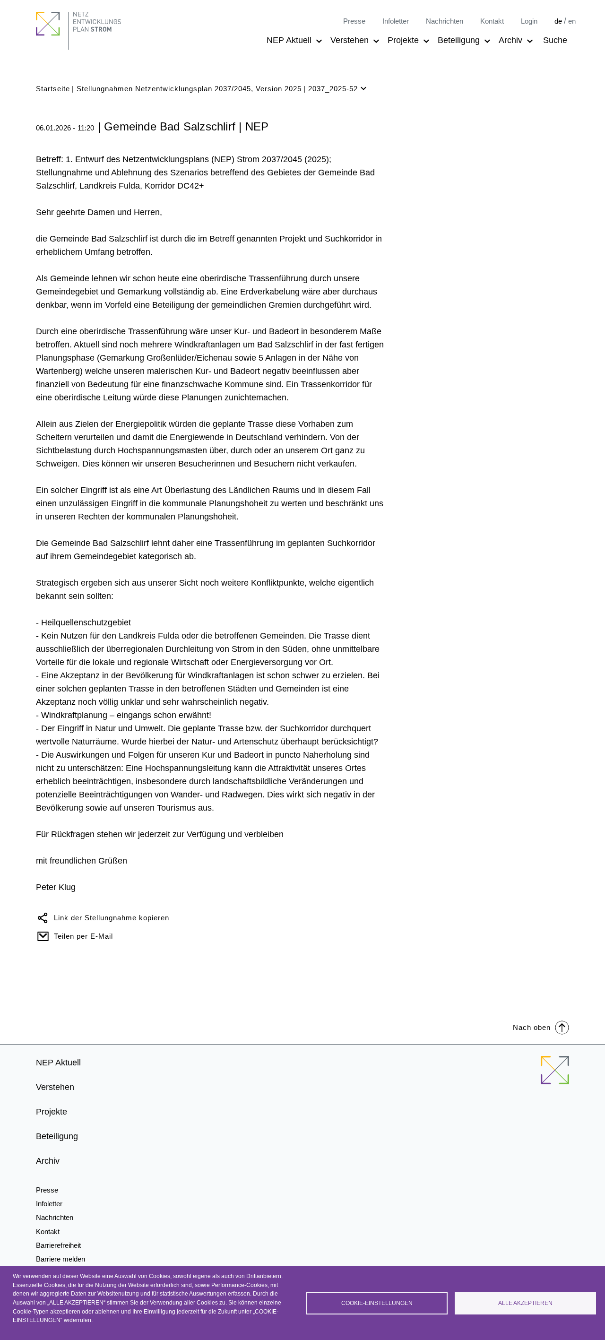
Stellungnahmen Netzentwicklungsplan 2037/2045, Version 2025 (189, 89)
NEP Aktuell (289, 40)
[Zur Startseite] (555, 1076)
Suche (555, 40)
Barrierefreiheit (58, 1245)
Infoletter (395, 21)
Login (529, 21)
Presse (354, 21)
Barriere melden (60, 1259)
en (572, 21)
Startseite (53, 89)
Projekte (403, 40)
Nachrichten (444, 21)
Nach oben (532, 1027)
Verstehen (349, 40)
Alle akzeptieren (525, 1303)
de (558, 21)
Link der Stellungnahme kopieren (111, 918)
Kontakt (492, 21)
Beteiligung (459, 40)
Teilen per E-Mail (83, 936)
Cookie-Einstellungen (377, 1303)
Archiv (510, 40)
